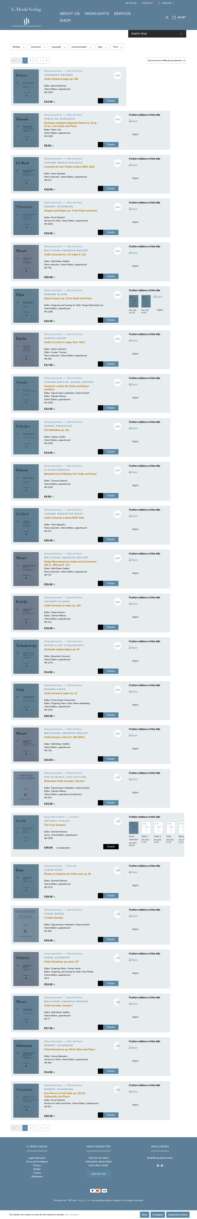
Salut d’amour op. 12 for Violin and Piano (68, 298)
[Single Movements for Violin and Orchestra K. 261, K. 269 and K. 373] (26, 569)
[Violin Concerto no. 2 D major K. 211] (26, 262)
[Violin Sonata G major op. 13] (26, 701)
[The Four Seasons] (26, 832)
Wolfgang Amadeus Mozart (66, 250)
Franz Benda (54, 913)
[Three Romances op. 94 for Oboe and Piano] (26, 1057)
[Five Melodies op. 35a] (26, 437)
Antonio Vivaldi (57, 821)
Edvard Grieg (55, 689)
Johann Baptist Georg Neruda (69, 382)
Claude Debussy (57, 470)
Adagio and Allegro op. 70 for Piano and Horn (70, 210)
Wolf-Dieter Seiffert (60, 261)
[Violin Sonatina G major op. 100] (26, 613)
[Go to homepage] (31, 16)
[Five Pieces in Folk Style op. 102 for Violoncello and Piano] (26, 1101)
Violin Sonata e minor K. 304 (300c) (64, 737)
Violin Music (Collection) (65, 777)
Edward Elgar (55, 294)
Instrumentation (80, 47)
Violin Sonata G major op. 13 (60, 693)
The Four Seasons (55, 825)
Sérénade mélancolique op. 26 (61, 649)
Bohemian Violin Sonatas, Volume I (64, 781)
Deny (144, 1214)
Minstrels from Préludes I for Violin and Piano (70, 474)
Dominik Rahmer (59, 831)
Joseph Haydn (55, 338)
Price (116, 47)
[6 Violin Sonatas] (26, 925)
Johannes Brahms (58, 75)
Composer (36, 47)
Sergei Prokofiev (58, 426)
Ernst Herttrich (58, 217)
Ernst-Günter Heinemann (63, 700)
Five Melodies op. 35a (56, 430)
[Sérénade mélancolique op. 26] (26, 657)
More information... (72, 1215)
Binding (17, 47)
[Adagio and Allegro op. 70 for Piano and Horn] (26, 218)
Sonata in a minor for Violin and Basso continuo (66, 388)
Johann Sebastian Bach (63, 162)
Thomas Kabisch (59, 480)
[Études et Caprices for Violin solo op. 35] (26, 881)
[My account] (167, 17)
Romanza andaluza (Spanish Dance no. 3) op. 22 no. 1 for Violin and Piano (70, 124)
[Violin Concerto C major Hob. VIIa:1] (26, 350)
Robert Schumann (58, 206)
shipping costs (84, 1200)
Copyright (57, 47)
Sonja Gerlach (82, 393)
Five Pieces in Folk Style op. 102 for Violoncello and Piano (64, 1095)
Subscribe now (98, 1173)
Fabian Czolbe (58, 437)
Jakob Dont (53, 870)
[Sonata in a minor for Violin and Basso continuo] (26, 394)
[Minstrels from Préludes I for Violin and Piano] (26, 481)
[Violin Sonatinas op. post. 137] (26, 969)
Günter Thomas (58, 352)
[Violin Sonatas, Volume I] (26, 1013)
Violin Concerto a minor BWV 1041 (64, 517)
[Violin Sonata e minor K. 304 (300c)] (26, 745)
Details (111, 100)
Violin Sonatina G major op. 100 (62, 605)
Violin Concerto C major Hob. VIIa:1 (64, 342)
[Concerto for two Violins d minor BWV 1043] (26, 174)
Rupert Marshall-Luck (92, 305)
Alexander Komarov (60, 656)
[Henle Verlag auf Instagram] (184, 3)
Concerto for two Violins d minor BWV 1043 (69, 166)
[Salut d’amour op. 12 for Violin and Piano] (26, 306)
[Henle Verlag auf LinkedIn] (101, 1206)
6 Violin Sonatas (53, 917)
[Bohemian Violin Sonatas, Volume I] (26, 788)
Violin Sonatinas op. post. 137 (61, 961)
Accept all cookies (178, 1214)
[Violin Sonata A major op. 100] (26, 86)
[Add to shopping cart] (100, 100)
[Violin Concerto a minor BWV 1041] (26, 525)
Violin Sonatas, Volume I (58, 1005)
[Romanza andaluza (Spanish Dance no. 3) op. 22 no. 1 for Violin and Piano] (26, 130)
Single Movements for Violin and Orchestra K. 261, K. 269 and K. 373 (70, 563)
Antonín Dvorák (57, 601)
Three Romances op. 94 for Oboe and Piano (69, 1049)
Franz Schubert (57, 957)
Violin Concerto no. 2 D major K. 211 (65, 254)
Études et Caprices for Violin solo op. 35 (67, 874)
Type (100, 47)
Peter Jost (56, 129)
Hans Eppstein (58, 173)
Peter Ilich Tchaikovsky (64, 645)
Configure (158, 1214)
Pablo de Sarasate (59, 119)
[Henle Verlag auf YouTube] (180, 3)
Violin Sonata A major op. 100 (61, 79)
